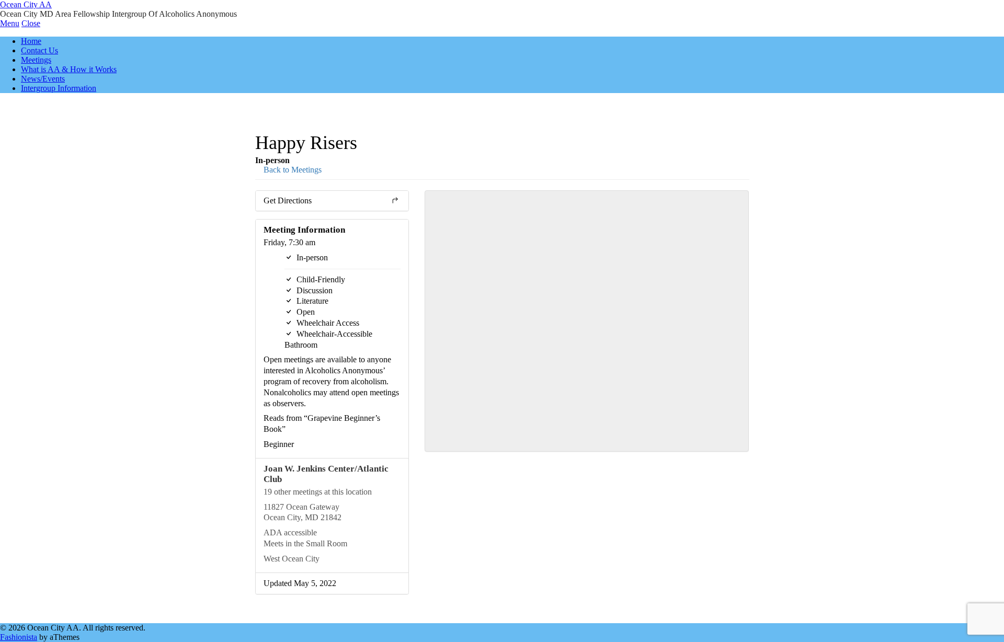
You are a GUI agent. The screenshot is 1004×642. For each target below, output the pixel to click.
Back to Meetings (291, 169)
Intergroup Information (58, 88)
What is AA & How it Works (69, 69)
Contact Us (39, 50)
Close (30, 23)
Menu (9, 23)
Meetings (36, 59)
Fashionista (18, 637)
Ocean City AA (26, 4)
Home (31, 41)
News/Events (43, 78)
